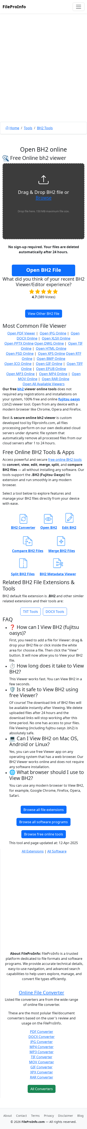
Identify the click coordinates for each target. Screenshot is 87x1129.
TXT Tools (30, 611)
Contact (21, 1116)
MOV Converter (41, 1062)
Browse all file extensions (43, 809)
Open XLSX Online (56, 338)
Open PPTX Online (19, 343)
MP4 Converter (42, 1047)
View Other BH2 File (43, 313)
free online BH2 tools (65, 459)
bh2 (20, 389)
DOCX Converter (42, 1036)
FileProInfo (14, 7)
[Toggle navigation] (78, 7)
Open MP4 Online (53, 373)
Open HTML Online (51, 348)
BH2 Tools (45, 128)
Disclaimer (65, 1116)
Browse (44, 198)
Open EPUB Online (51, 368)
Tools (28, 128)
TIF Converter (41, 1057)
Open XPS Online (51, 353)
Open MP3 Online (20, 373)
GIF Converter (41, 1067)
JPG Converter (41, 1041)
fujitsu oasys (69, 399)
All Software (57, 851)
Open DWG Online (49, 343)
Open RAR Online (55, 379)
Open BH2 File (43, 269)
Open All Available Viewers (44, 384)
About (7, 1116)
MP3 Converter (42, 1052)
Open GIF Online (49, 363)
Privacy (49, 1116)
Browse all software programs (43, 822)
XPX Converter (41, 1072)
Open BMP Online (51, 358)
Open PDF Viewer (21, 333)
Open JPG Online (53, 333)
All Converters (41, 1089)
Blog (80, 1116)
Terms (35, 1116)
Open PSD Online (20, 353)
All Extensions (33, 851)
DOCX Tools (55, 611)
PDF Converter (41, 1031)
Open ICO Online (17, 363)
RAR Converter (41, 1077)
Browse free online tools (43, 834)
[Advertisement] (43, 77)
